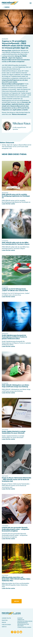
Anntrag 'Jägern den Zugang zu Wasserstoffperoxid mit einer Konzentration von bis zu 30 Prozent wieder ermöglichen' (16, 146)
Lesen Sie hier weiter (8, 204)
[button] (30, 3)
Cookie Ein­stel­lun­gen (24, 627)
